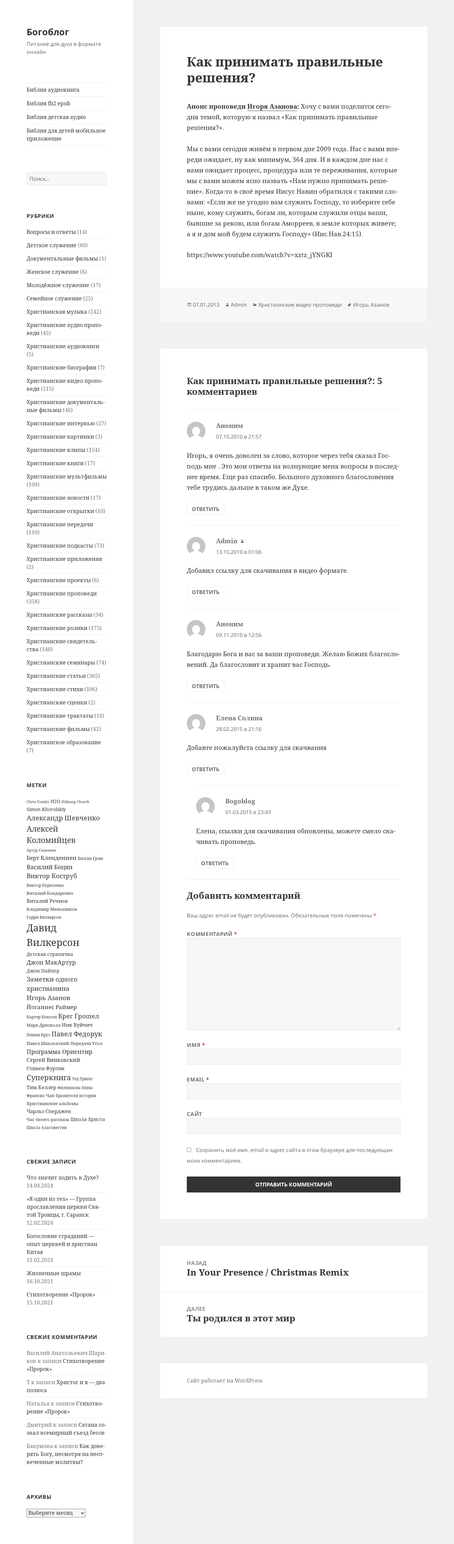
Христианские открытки (60, 511)
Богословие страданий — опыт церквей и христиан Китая (62, 1244)
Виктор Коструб (52, 876)
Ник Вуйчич (77, 1024)
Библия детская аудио (56, 117)
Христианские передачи (60, 524)
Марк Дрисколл (43, 1025)
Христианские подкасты (60, 545)
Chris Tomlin (38, 801)
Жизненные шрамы (54, 1273)
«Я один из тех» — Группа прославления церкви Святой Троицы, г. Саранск (63, 1206)
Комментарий (212, 934)
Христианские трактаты (60, 715)
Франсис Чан (41, 1095)
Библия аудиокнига (53, 89)
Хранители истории (76, 1095)
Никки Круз (38, 1034)
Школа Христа (87, 1119)
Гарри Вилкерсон (44, 917)
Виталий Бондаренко (50, 893)
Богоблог (48, 32)
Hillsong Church (75, 801)
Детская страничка (50, 954)
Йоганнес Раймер (52, 1007)
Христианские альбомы (52, 1103)
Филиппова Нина (75, 1087)
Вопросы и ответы (51, 232)
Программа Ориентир (59, 1051)
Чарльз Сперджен (49, 1111)
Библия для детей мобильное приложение (66, 134)
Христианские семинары (61, 662)
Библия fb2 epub (48, 103)
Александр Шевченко (63, 817)
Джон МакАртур (51, 962)
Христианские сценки (57, 702)
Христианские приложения (64, 559)
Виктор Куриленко (45, 885)
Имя (196, 1045)
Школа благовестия (47, 1127)
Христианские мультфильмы (67, 476)
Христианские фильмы (58, 729)
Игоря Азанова (272, 106)
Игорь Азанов (48, 997)
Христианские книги (55, 463)
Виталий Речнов (47, 900)
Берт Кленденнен (51, 858)
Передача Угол (86, 1043)
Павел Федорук (77, 1033)
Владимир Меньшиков (52, 909)
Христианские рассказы (59, 614)
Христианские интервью (61, 423)
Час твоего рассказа (48, 1119)
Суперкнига (49, 1077)
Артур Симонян (41, 850)
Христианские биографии (61, 367)
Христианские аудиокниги (63, 346)
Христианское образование (64, 742)
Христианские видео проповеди (300, 304)
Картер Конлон (42, 1017)
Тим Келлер (41, 1087)
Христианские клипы (56, 450)
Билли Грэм (90, 858)
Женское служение (53, 271)
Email (198, 1079)
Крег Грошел (78, 1016)
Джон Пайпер (43, 971)
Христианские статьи (56, 675)
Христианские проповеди (62, 593)
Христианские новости (58, 497)
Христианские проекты (59, 580)
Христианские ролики (57, 628)
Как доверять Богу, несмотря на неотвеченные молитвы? (66, 1454)
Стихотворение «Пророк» (61, 1294)
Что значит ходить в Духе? (63, 1177)
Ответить (205, 509)
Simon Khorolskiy (46, 809)
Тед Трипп (82, 1078)
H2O (55, 801)
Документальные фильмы (62, 258)
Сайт (194, 1114)
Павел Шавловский (48, 1043)
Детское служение (51, 245)
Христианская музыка (57, 311)
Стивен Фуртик (45, 1068)
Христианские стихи (55, 689)
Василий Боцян (49, 867)
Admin (239, 304)
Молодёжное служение (58, 285)
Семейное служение (54, 298)
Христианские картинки (60, 436)
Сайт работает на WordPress (225, 1380)
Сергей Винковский (53, 1060)
